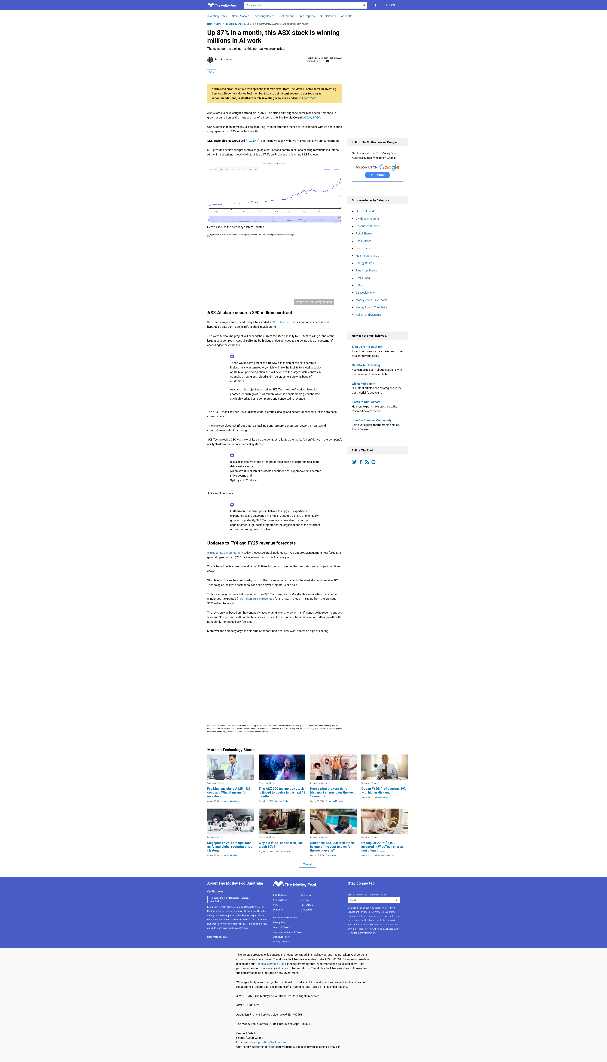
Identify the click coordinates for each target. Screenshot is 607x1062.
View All (307, 864)
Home (210, 24)
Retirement (287, 16)
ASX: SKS (252, 140)
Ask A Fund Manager (368, 314)
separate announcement (227, 552)
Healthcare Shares (367, 255)
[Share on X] (324, 61)
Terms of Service (281, 927)
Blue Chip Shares (366, 270)
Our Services (328, 16)
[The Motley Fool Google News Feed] (374, 462)
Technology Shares (234, 24)
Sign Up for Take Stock (367, 346)
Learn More (309, 98)
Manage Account (282, 941)
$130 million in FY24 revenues (255, 598)
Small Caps (363, 278)
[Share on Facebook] (320, 61)
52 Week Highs (365, 292)
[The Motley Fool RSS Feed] (368, 462)
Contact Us (306, 909)
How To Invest (365, 211)
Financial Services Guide (285, 917)
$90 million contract (284, 322)
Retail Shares (364, 233)
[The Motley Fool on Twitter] (355, 462)
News (276, 905)
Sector (219, 24)
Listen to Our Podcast (366, 402)
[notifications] (375, 5)
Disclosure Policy (281, 937)
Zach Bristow (222, 59)
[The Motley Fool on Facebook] (361, 462)
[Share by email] (327, 61)
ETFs (359, 285)
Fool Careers (307, 905)
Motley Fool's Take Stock (371, 300)
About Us (347, 16)
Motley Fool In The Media (371, 307)
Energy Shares (365, 263)
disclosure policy (311, 728)
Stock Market (240, 16)
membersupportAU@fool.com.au (265, 1042)
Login (390, 5)
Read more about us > (218, 937)
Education (278, 909)
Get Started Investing (366, 365)
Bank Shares (363, 241)
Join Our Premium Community (371, 420)
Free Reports (307, 16)
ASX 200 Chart (280, 895)
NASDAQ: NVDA (311, 117)
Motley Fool (212, 725)
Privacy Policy (280, 922)
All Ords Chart (280, 900)
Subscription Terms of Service (288, 932)
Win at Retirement (363, 383)
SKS (211, 71)
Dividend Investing (367, 218)
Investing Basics (264, 16)
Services (305, 900)
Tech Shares (364, 248)
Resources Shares (367, 226)
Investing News (217, 16)
